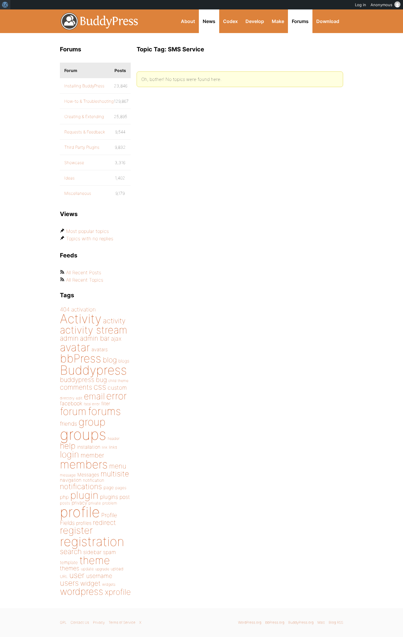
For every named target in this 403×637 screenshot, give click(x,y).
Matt (321, 622)
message (68, 475)
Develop (254, 21)
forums (104, 411)
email (94, 396)
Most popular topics (87, 231)
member (92, 455)
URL (64, 576)
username (99, 575)
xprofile (118, 592)
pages (120, 487)
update (87, 568)
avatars (99, 349)
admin (69, 338)
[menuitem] (5, 4)
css (100, 387)
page (109, 487)
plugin (84, 495)
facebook (71, 403)
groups (83, 434)
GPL (63, 622)
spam (109, 552)
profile (80, 512)
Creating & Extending (84, 116)
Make (278, 21)
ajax (116, 338)
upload (117, 568)
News (209, 21)
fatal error (92, 404)
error (116, 396)
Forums (300, 21)
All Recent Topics (84, 280)
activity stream (93, 330)
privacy (79, 503)
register (76, 530)
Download (327, 21)
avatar (75, 347)
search (71, 551)
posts (65, 503)
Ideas (69, 177)
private (95, 503)
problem (109, 503)
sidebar (92, 552)
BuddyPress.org (99, 21)
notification (93, 480)
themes (69, 568)
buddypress (77, 379)
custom (117, 387)
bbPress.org (274, 622)
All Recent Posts (83, 272)
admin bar (94, 338)
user (77, 575)
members (84, 464)
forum (73, 411)
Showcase (74, 162)
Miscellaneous (77, 193)
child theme (118, 380)
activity (114, 320)
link (104, 447)
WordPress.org (249, 622)
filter (105, 403)
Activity (80, 318)
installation (88, 447)
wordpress (81, 591)
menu (117, 466)
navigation (70, 480)
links (113, 447)
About (188, 21)
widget (90, 583)
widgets (108, 584)
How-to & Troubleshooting (89, 101)
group (91, 422)
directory (67, 398)
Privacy (99, 622)
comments (76, 387)
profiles (83, 523)
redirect (104, 522)
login (69, 454)
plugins (109, 496)
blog (110, 359)
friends (68, 423)
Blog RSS (336, 622)
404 (65, 309)
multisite (115, 473)
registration (92, 541)
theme (94, 560)
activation (83, 309)
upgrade (102, 569)
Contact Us (80, 622)
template (69, 562)
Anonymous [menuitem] (381, 4)
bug (101, 379)
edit (79, 398)
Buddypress (93, 370)
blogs (123, 361)
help (68, 446)
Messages (88, 475)
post (124, 497)
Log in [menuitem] (360, 4)
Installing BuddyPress (84, 85)
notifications (81, 486)
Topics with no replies (89, 238)
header (113, 438)
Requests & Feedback (84, 131)
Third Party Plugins (81, 147)
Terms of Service (122, 622)
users (69, 582)
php (64, 497)
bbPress (80, 358)
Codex (230, 21)
